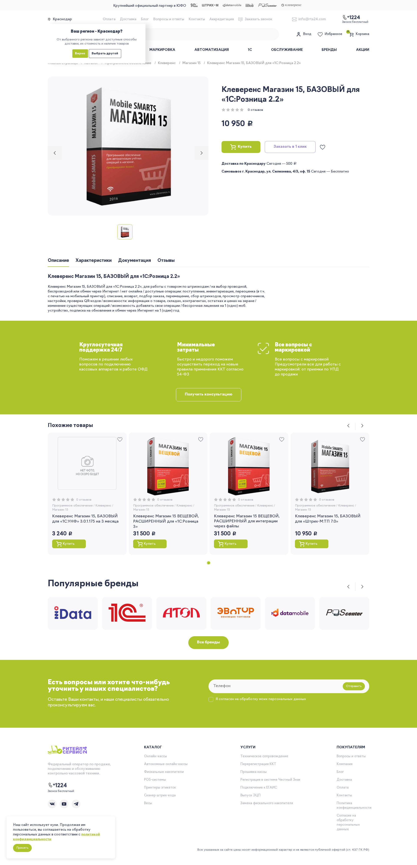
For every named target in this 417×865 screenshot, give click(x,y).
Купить (245, 147)
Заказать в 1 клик (290, 147)
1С (250, 50)
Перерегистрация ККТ (258, 764)
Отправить (354, 686)
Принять (22, 848)
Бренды (329, 50)
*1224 (60, 786)
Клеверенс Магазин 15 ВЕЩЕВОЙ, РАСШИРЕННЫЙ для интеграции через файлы (247, 521)
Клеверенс (167, 63)
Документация (134, 261)
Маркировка (162, 50)
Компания (344, 764)
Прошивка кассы (253, 772)
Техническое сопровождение (264, 756)
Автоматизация (211, 50)
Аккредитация (221, 19)
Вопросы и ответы (168, 19)
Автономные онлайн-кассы (166, 764)
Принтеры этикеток (160, 787)
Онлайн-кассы (155, 756)
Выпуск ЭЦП (250, 795)
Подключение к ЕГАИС (258, 787)
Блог (145, 19)
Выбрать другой (105, 53)
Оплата (109, 19)
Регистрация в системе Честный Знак (270, 780)
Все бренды (208, 642)
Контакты (197, 19)
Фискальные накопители (164, 772)
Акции (362, 50)
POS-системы (155, 780)
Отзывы (166, 261)
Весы (148, 803)
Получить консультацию (208, 395)
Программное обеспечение (72, 505)
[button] (55, 153)
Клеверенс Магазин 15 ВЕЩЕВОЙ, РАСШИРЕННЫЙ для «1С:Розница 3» (166, 522)
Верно (80, 53)
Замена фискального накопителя (266, 803)
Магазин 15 (191, 63)
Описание (58, 261)
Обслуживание (287, 50)
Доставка (128, 19)
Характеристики (94, 261)
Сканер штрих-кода (160, 795)
